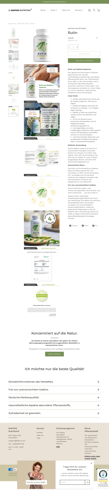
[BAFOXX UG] (20, 10)
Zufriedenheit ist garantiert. (25, 413)
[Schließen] (91, 463)
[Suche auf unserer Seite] (94, 10)
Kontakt (40, 433)
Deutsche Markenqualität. (24, 397)
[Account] (89, 10)
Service (78, 10)
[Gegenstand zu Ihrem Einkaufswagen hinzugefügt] (98, 10)
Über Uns (66, 10)
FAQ (38, 438)
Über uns (40, 435)
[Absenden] (87, 482)
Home (42, 10)
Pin (96, 225)
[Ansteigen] (77, 47)
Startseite (12, 24)
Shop (53, 10)
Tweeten (75, 225)
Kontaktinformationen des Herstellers (31, 381)
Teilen (86, 225)
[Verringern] (69, 47)
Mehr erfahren (54, 354)
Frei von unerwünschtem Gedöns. (29, 389)
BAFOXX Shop (23, 24)
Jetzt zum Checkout (84, 61)
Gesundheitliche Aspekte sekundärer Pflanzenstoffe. (40, 405)
